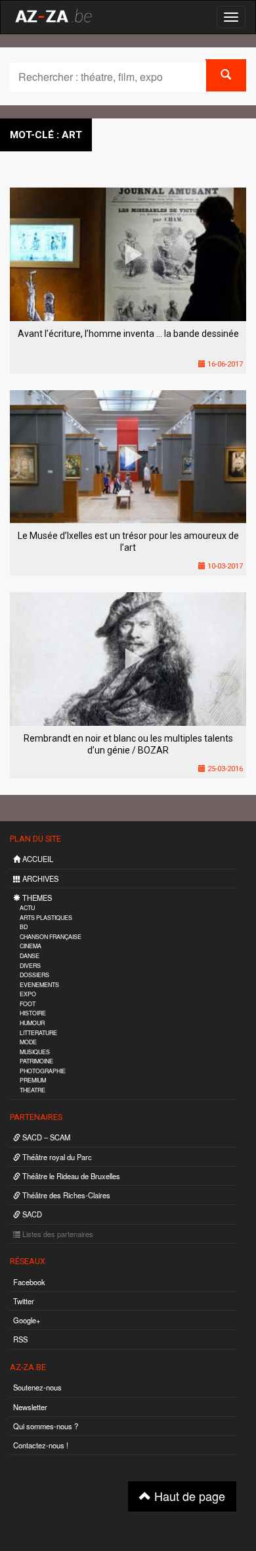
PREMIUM (33, 1080)
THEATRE (32, 1090)
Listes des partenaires (56, 1234)
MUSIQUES (35, 1052)
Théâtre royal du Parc (56, 1157)
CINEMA (30, 946)
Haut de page (188, 1495)
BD (24, 927)
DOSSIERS (34, 975)
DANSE (29, 956)
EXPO (28, 994)
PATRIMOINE (36, 1061)
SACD (31, 1214)
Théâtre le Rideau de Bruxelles (70, 1176)
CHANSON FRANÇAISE (50, 936)
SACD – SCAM (45, 1137)
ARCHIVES (39, 878)
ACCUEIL (36, 858)
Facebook (29, 1282)
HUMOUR (32, 1023)
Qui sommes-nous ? (45, 1426)
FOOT (27, 1004)
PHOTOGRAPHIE (43, 1071)
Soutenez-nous (37, 1387)
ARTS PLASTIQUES (46, 917)
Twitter (23, 1301)
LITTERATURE (38, 1033)
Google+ (27, 1320)
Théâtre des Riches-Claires (65, 1195)
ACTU (27, 907)
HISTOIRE (33, 1013)
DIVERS (30, 965)
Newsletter (30, 1407)
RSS (20, 1339)
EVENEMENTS (39, 984)
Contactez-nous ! (40, 1445)
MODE (28, 1042)
